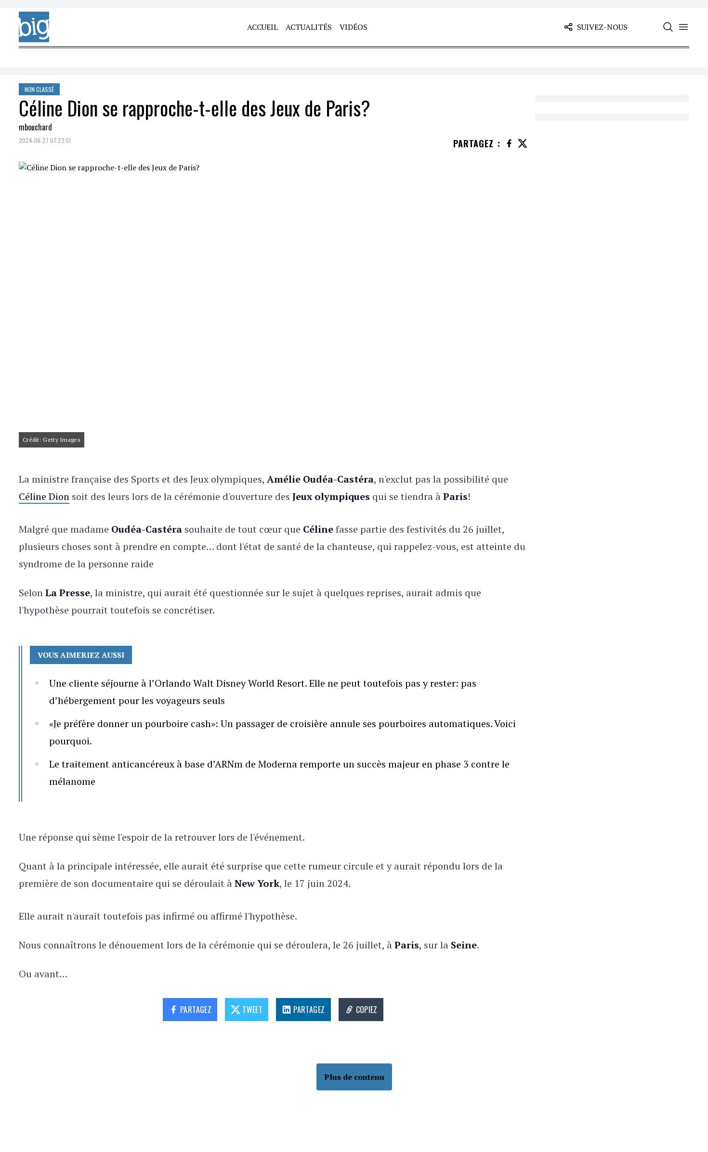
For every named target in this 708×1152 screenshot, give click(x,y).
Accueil (262, 27)
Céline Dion (44, 496)
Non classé (39, 89)
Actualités (309, 27)
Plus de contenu (354, 1077)
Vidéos (353, 27)
